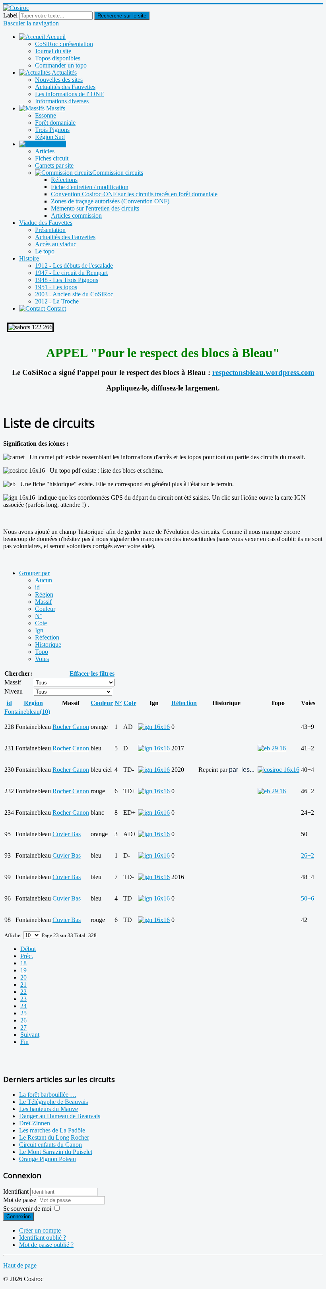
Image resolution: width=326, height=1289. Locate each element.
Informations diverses (62, 101)
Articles (44, 151)
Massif (43, 601)
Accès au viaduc (55, 244)
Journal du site (53, 51)
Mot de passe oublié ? (46, 1244)
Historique (48, 644)
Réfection (47, 637)
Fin (24, 1041)
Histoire (29, 258)
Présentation (50, 229)
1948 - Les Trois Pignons (66, 279)
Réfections (64, 179)
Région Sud (50, 136)
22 (23, 991)
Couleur (45, 608)
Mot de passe (20, 1199)
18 (23, 963)
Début (28, 948)
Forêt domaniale (55, 122)
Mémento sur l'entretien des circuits (95, 208)
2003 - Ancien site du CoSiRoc (74, 294)
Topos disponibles (57, 58)
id (37, 587)
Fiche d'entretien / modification (89, 187)
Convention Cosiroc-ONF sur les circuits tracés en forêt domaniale (134, 194)
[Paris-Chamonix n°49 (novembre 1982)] (272, 748)
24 (23, 1006)
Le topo (44, 251)
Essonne (45, 115)
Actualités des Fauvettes (65, 86)
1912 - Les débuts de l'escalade (74, 265)
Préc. (26, 956)
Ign (39, 630)
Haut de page (20, 1265)
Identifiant (16, 1191)
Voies (42, 658)
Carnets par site (54, 165)
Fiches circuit (51, 158)
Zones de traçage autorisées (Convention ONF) (110, 201)
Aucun (43, 580)
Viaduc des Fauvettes (45, 222)
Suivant (29, 1034)
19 (23, 970)
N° (38, 616)
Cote (41, 623)
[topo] (278, 769)
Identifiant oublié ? (42, 1237)
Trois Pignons (52, 129)
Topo (41, 651)
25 (23, 1013)
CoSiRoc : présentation (64, 44)
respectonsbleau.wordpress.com (263, 372)
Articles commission (76, 215)
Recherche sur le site (121, 16)
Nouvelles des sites (59, 79)
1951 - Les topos (56, 287)
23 (23, 998)
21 (23, 984)
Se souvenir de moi (27, 1208)
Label (10, 15)
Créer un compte (40, 1230)
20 (23, 977)
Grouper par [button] (34, 573)
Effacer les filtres (92, 673)
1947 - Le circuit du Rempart (71, 272)
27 (23, 1027)
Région (44, 594)
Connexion (18, 1216)
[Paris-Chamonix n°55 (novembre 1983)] (272, 791)
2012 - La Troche (57, 301)
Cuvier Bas (66, 834)
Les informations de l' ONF (69, 94)
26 (23, 1020)
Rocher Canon (70, 726)
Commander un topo (61, 65)
